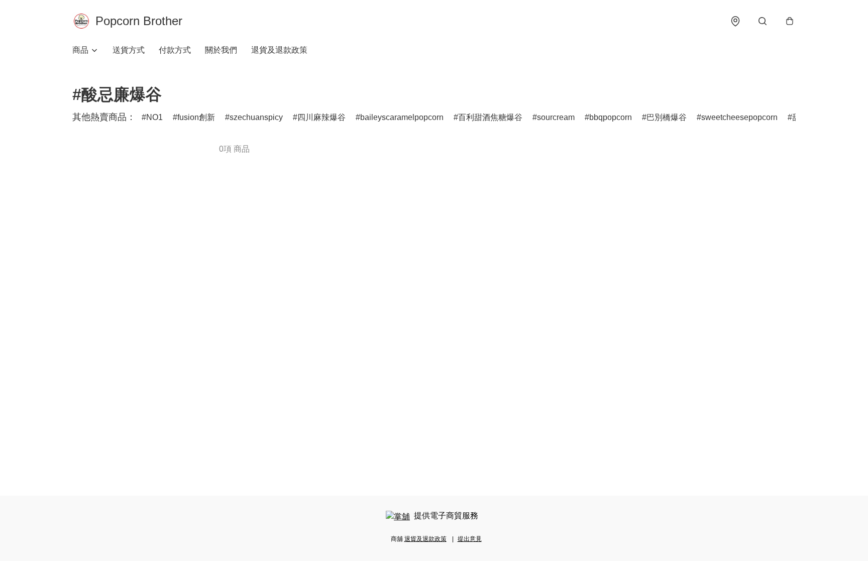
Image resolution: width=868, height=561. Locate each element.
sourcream (556, 117)
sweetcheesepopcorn (739, 117)
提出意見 (470, 538)
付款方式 (175, 50)
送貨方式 (129, 50)
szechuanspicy (256, 117)
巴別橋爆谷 (666, 117)
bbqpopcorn (610, 117)
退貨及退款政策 (279, 50)
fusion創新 (196, 117)
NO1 (154, 117)
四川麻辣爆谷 (321, 117)
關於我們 (221, 50)
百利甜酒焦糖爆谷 (490, 117)
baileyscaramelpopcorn (402, 117)
